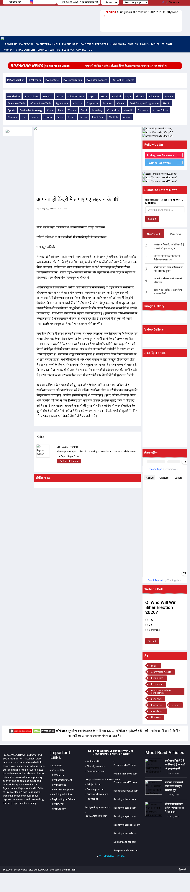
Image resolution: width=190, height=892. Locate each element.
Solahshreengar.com (125, 841)
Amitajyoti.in (93, 761)
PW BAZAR (8, 49)
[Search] (184, 29)
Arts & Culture (160, 110)
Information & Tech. (40, 103)
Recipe (84, 117)
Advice (127, 117)
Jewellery (97, 110)
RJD (151, 619)
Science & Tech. (16, 103)
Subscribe (111, 2)
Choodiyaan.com (96, 766)
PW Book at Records (123, 80)
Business (108, 103)
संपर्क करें (182, 869)
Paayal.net (92, 798)
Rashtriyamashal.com (125, 833)
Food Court (98, 117)
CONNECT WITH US (48, 49)
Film (24, 117)
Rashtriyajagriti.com (125, 816)
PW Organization (72, 80)
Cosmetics (113, 110)
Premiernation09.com (125, 773)
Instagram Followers (160, 155)
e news (175, 705)
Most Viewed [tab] (153, 233)
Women (72, 110)
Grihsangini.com (95, 789)
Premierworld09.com (125, 782)
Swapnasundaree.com (126, 850)
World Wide (13, 96)
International (32, 96)
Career (121, 103)
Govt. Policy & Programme (144, 103)
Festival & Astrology (31, 110)
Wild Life (114, 117)
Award (71, 117)
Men (60, 110)
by (38, 208)
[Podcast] (184, 24)
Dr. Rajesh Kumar (69, 461)
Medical (169, 96)
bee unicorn (157, 678)
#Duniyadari (124, 12)
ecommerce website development (161, 691)
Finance (140, 96)
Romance (143, 110)
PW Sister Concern (96, 80)
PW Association (15, 80)
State (60, 96)
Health (166, 103)
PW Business (70, 44)
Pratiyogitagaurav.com (97, 807)
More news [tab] (175, 233)
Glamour (12, 117)
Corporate (92, 103)
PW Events (35, 80)
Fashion (35, 117)
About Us (11, 44)
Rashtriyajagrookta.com (127, 824)
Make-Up (128, 110)
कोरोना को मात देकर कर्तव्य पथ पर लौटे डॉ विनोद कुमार (174, 807)
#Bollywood (170, 12)
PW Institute (52, 80)
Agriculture (62, 103)
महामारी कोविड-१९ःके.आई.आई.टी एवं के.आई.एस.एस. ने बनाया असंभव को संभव (117, 65)
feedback (68, 49)
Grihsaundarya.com (97, 794)
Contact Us (84, 49)
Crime (50, 110)
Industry (77, 103)
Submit (152, 218)
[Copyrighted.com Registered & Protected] (20, 731)
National (47, 96)
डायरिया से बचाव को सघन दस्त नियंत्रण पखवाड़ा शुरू (174, 786)
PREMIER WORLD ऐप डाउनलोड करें (80, 2)
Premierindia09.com (125, 765)
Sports (11, 110)
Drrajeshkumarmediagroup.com (102, 779)
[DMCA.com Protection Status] (44, 731)
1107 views (62, 208)
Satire (60, 117)
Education (154, 96)
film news (155, 717)
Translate (174, 2)
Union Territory (76, 96)
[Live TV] (184, 18)
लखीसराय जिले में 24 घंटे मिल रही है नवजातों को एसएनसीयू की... (175, 764)
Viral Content (26, 49)
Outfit (84, 110)
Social (104, 96)
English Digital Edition (156, 44)
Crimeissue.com (95, 771)
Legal (128, 96)
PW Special (26, 44)
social (154, 665)
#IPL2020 (156, 12)
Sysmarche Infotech (64, 869)
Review (48, 117)
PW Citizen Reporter (94, 44)
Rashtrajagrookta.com (126, 790)
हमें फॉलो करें (15, 2)
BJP (151, 624)
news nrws (156, 699)
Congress (154, 629)
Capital (92, 96)
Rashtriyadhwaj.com (125, 799)
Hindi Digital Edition (124, 44)
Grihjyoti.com (94, 784)
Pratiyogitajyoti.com (96, 815)
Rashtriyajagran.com (125, 807)
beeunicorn (157, 684)
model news (157, 711)
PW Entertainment (47, 44)
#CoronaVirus (141, 12)
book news (156, 705)
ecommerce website (161, 671)
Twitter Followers (159, 163)
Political (116, 96)
